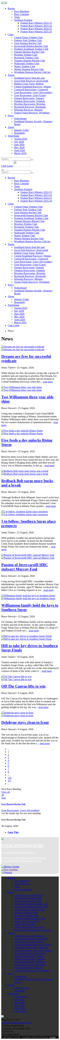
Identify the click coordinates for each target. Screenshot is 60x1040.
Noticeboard (20, 118)
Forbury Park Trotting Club (28, 40)
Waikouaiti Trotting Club (26, 63)
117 (9, 780)
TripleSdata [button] (13, 136)
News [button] (11, 115)
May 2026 (19, 147)
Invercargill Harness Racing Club (31, 46)
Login (52, 1037)
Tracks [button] (11, 75)
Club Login (7, 166)
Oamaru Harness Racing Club (29, 52)
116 (9, 777)
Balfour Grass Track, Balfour (29, 83)
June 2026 (19, 144)
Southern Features (23, 20)
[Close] (2, 169)
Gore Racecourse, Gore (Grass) (30, 95)
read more (48, 381)
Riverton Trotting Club (25, 54)
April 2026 (19, 150)
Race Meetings (21, 11)
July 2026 (19, 141)
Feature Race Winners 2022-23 (36, 23)
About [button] (11, 127)
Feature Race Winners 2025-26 (36, 31)
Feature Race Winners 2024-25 (36, 28)
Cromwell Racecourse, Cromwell (31, 89)
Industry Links (21, 130)
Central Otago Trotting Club (28, 37)
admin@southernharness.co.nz (26, 860)
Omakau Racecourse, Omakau (29, 101)
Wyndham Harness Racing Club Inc (32, 72)
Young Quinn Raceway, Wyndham (31, 112)
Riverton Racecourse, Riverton (29, 104)
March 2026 (20, 153)
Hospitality (19, 133)
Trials (17, 17)
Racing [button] (11, 8)
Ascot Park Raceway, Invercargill (31, 80)
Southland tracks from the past (29, 78)
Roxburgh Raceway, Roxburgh (30, 107)
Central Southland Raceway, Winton (32, 86)
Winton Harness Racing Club (29, 69)
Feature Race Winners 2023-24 (36, 25)
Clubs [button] (11, 34)
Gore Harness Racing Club (27, 43)
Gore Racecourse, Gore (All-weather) (33, 92)
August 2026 (20, 138)
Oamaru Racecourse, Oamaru (29, 98)
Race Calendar (21, 14)
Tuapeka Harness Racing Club (29, 60)
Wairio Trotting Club (24, 66)
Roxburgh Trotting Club (26, 57)
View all (5, 792)
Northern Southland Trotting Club (31, 49)
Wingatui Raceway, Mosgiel (28, 109)
